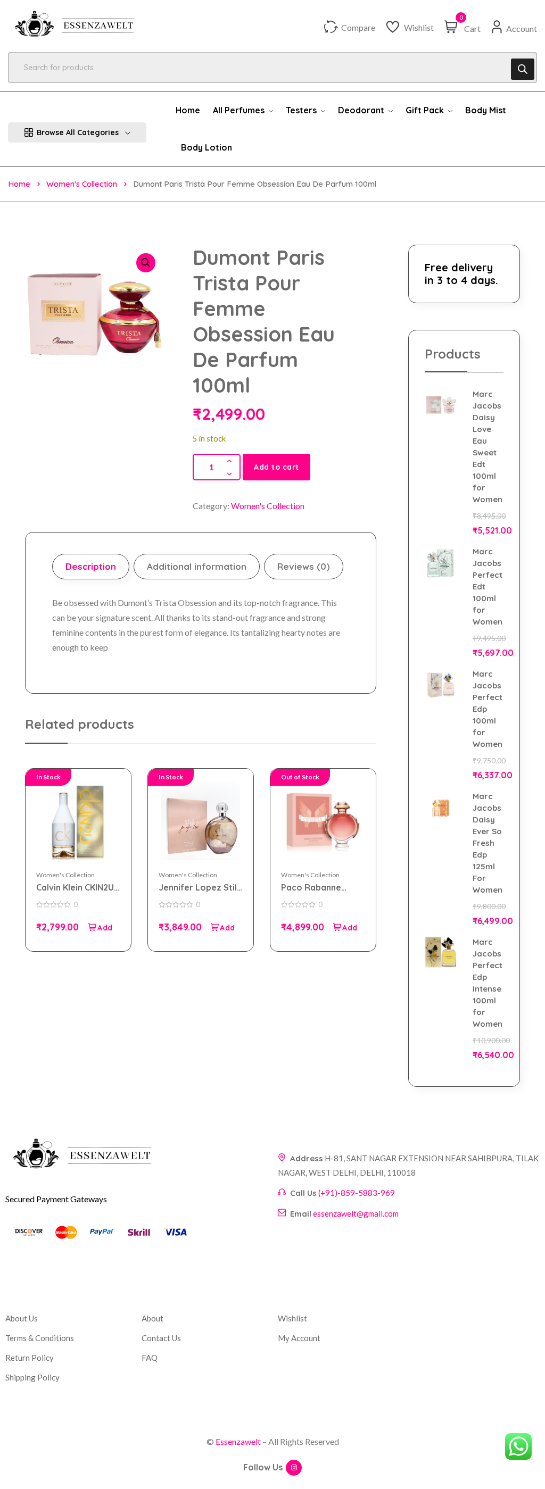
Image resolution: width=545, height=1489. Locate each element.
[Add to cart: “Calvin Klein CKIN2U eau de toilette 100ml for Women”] (100, 927)
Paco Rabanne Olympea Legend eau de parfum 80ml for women (323, 887)
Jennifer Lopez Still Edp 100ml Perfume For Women (199, 887)
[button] (145, 262)
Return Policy (29, 1357)
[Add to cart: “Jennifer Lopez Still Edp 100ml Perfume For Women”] (222, 927)
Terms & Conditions (39, 1338)
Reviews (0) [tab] (303, 566)
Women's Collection (81, 184)
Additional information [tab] (196, 566)
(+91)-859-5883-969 (356, 1192)
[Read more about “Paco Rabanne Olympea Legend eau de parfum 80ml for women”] (345, 927)
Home (19, 184)
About (152, 1318)
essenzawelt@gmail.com (356, 1213)
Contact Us (161, 1338)
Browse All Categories (78, 132)
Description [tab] (90, 566)
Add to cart (276, 467)
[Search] (522, 69)
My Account (299, 1338)
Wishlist (292, 1318)
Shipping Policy (32, 1377)
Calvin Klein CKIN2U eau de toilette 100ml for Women (75, 887)
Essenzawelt (238, 1441)
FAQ (150, 1357)
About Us (21, 1318)
